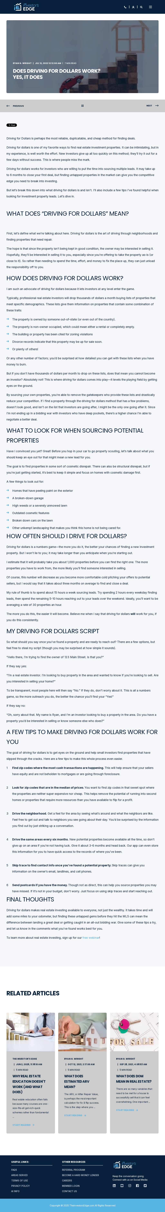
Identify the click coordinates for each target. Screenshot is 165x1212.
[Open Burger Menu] (150, 7)
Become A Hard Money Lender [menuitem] (80, 1175)
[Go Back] (82, 106)
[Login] (133, 7)
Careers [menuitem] (67, 1180)
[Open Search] (141, 7)
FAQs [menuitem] (14, 1169)
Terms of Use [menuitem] (19, 1180)
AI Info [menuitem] (15, 1191)
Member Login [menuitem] (71, 1185)
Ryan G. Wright (22, 63)
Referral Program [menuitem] (73, 1169)
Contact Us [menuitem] (69, 1191)
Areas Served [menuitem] (19, 1175)
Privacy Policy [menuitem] (20, 1185)
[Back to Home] (26, 7)
